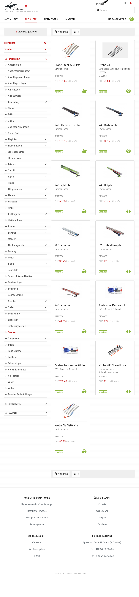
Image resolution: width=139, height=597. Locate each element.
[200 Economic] (70, 230)
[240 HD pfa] (114, 170)
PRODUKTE (31, 19)
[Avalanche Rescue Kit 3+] (114, 290)
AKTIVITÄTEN (51, 19)
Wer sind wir (102, 510)
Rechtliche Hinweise (37, 510)
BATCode (100, 3)
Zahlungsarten (37, 524)
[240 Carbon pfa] (114, 110)
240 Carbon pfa (108, 125)
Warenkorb (37, 542)
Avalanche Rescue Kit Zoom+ (71, 365)
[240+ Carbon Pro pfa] (70, 110)
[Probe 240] (114, 50)
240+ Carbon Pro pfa (67, 125)
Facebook (102, 524)
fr (125, 3)
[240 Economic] (70, 290)
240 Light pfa (62, 185)
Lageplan (102, 517)
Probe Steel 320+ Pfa (67, 65)
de (131, 3)
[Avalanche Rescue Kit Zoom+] (70, 350)
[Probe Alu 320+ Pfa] (70, 410)
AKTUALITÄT (11, 19)
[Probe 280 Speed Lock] (114, 350)
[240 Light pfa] (70, 170)
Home (37, 555)
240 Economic (63, 305)
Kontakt (102, 504)
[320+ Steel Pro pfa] (114, 230)
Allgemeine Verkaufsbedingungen (37, 504)
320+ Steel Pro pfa (110, 245)
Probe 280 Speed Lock (112, 365)
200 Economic (63, 245)
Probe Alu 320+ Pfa (66, 425)
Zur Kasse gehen (37, 549)
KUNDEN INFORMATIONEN (37, 497)
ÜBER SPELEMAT (102, 497)
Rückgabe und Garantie (37, 517)
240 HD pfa (105, 185)
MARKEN (70, 19)
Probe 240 (105, 65)
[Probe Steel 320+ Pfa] (70, 50)
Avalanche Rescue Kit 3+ (114, 305)
